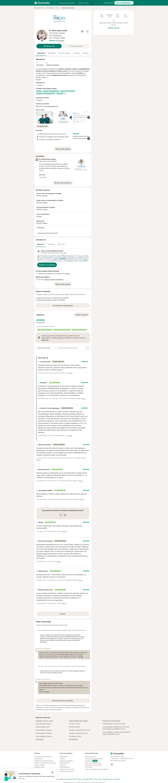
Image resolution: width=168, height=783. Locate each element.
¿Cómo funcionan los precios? (47, 233)
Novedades (51, 53)
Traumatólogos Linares (43, 724)
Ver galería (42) (42, 126)
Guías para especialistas (93, 763)
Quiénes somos (39, 767)
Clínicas (62, 759)
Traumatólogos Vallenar (44, 733)
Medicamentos (65, 763)
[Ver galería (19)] (82, 31)
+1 (65, 94)
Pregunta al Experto (66, 761)
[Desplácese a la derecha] (89, 53)
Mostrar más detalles (63, 149)
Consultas (76, 53)
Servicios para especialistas (94, 759)
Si (60, 515)
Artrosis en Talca (74, 724)
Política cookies (39, 765)
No (65, 515)
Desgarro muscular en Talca (78, 733)
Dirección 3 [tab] (61, 244)
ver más (38, 79)
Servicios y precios (64, 53)
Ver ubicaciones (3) (51, 106)
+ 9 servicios (40, 227)
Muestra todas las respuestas (63, 701)
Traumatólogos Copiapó (44, 730)
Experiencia (41, 53)
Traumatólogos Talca (43, 727)
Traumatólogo (50, 8)
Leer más (21, 778)
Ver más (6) (39, 739)
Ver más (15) (73, 739)
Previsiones (86, 53)
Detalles (45, 196)
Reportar (70, 373)
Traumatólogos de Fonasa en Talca (113, 724)
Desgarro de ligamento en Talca (79, 730)
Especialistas (64, 757)
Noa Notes (91, 761)
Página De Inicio (39, 8)
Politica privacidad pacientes (43, 761)
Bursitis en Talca (74, 727)
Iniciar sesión (108, 3)
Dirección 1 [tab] (41, 244)
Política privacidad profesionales (45, 763)
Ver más (68, 614)
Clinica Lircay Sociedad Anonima (52, 251)
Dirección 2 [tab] (51, 244)
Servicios (63, 765)
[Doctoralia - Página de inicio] (45, 3)
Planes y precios (90, 757)
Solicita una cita (113, 28)
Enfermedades (64, 767)
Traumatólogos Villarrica (44, 736)
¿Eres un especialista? (123, 3)
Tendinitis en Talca (75, 736)
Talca (65, 253)
